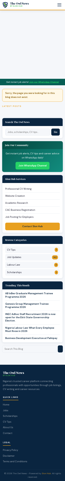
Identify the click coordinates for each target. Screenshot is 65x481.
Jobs (5, 410)
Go (55, 132)
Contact (7, 433)
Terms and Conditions (15, 461)
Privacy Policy (10, 450)
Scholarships (32, 272)
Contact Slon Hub (32, 226)
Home (6, 404)
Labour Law (32, 264)
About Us (8, 427)
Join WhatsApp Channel (32, 165)
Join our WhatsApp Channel (44, 82)
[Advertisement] (32, 44)
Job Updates (32, 257)
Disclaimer (9, 455)
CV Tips (32, 249)
